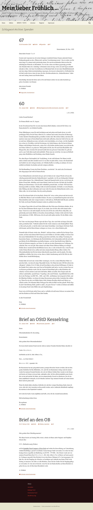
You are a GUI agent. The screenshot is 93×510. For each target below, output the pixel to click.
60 (21, 103)
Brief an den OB (34, 419)
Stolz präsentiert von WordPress (51, 506)
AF (49, 44)
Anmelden (30, 487)
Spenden (43, 44)
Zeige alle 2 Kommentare (27, 92)
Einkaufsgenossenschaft (44, 108)
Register (41, 23)
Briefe (36, 44)
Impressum (51, 23)
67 (21, 40)
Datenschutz (36, 506)
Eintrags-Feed (31, 490)
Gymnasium (55, 108)
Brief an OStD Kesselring (43, 319)
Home (3, 23)
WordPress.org (32, 495)
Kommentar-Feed (32, 493)
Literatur (32, 23)
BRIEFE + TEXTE (21, 23)
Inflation (41, 424)
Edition (11, 23)
